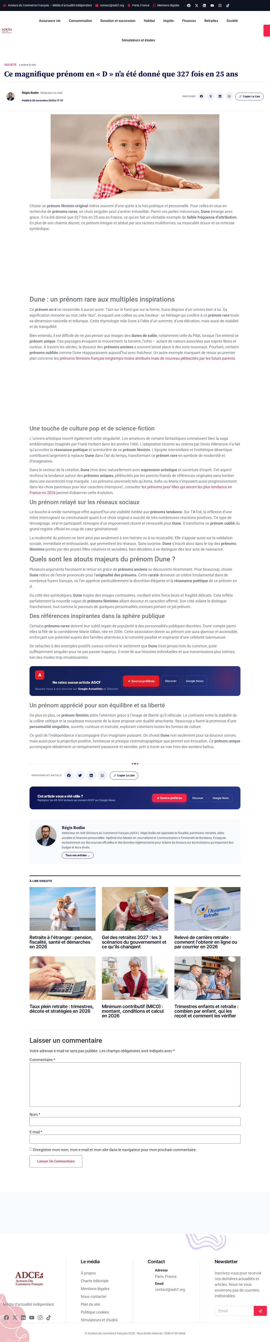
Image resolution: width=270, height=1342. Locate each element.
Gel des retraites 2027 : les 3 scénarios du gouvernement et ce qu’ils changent (134, 942)
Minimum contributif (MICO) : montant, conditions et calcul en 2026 (133, 1011)
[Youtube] (212, 5)
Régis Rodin (30, 92)
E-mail (36, 1132)
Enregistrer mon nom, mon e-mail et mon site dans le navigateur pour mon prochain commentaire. (115, 1150)
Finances (189, 21)
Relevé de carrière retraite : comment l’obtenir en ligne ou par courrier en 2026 (205, 942)
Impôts (168, 21)
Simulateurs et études (138, 40)
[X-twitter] (196, 5)
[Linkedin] (204, 5)
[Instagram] (220, 5)
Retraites (211, 21)
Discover (171, 681)
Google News (195, 681)
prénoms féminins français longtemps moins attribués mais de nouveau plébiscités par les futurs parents (147, 358)
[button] (201, 96)
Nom (35, 1114)
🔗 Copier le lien (249, 96)
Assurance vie (50, 21)
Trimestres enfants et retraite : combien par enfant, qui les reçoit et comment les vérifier (206, 1011)
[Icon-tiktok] (227, 5)
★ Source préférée (141, 681)
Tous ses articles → (77, 855)
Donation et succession (117, 21)
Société (232, 21)
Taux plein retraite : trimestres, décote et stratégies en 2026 (62, 1009)
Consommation (80, 21)
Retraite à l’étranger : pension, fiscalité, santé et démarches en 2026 (61, 942)
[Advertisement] (135, 264)
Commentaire (42, 1060)
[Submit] (260, 1311)
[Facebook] (188, 5)
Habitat (149, 21)
